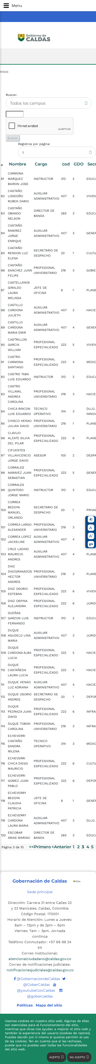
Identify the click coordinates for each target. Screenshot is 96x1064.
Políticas (25, 1005)
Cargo (41, 164)
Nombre (17, 164)
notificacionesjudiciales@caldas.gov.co (40, 970)
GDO (78, 164)
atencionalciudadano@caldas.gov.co (39, 959)
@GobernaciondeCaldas (38, 979)
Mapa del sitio (49, 1005)
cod (66, 164)
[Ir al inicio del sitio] (48, 37)
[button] (48, 5)
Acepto (54, 1057)
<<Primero (40, 846)
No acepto (77, 1057)
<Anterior (61, 846)
